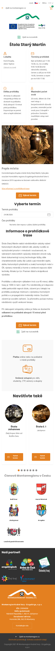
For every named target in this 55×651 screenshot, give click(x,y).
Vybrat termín (29, 195)
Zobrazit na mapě (10, 67)
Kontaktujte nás (22, 626)
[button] (19, 470)
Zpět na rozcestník (29, 37)
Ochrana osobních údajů (37, 640)
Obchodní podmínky (16, 640)
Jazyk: (31, 3)
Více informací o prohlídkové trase (15, 189)
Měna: (46, 3)
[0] (51, 8)
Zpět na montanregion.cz (15, 8)
